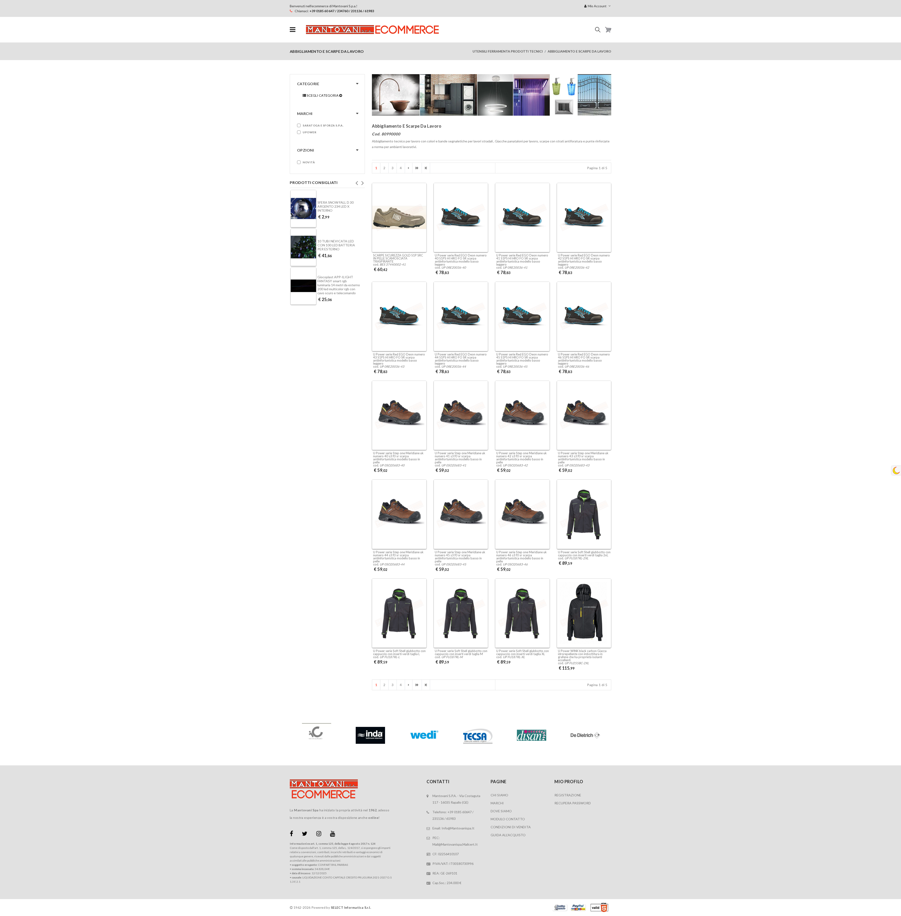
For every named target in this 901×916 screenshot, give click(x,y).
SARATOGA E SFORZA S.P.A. (323, 125)
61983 (451, 819)
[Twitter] (304, 834)
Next (362, 181)
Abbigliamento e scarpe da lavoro (579, 51)
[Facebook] (291, 834)
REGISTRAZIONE (567, 795)
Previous (356, 181)
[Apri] (292, 29)
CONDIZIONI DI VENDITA (511, 827)
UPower (309, 132)
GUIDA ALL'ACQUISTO (508, 835)
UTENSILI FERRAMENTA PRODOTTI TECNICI (508, 51)
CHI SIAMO (499, 795)
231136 (438, 819)
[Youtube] (332, 834)
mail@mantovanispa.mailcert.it (455, 844)
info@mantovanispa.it (458, 828)
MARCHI (497, 803)
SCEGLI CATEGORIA (322, 95)
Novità (309, 162)
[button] (597, 29)
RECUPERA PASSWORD (572, 803)
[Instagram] (318, 834)
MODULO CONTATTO (508, 819)
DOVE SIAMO (501, 811)
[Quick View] (421, 230)
